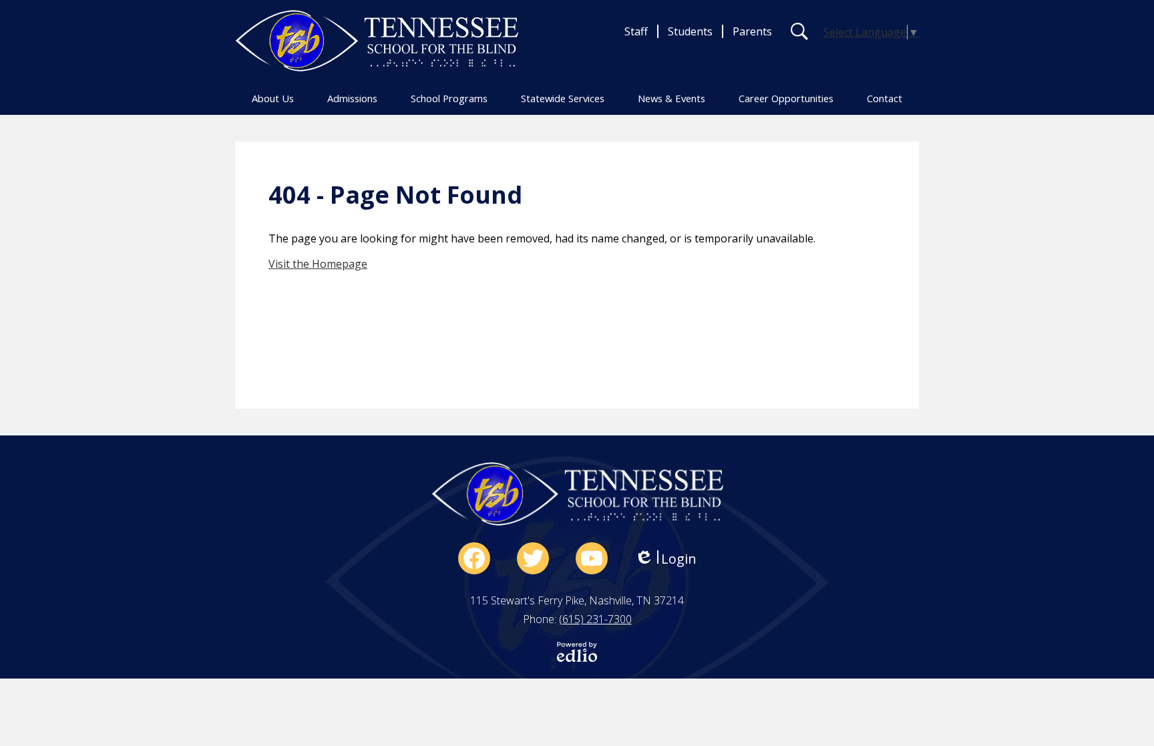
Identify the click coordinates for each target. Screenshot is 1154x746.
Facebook (474, 558)
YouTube (592, 558)
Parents (752, 31)
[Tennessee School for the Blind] (376, 40)
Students (690, 31)
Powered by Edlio (577, 652)
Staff (636, 31)
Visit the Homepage (317, 263)
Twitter (533, 558)
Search (799, 31)
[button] (273, 98)
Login (665, 558)
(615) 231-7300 (595, 619)
